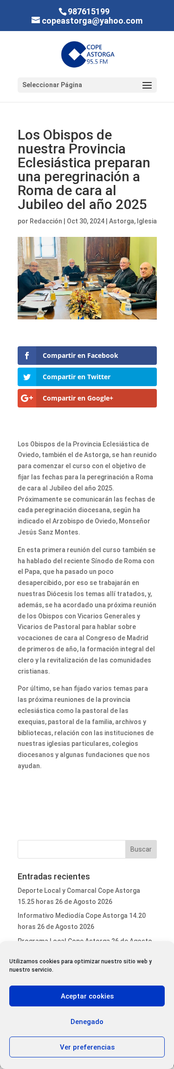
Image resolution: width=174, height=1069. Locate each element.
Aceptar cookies (87, 996)
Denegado (87, 1022)
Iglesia (147, 221)
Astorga (121, 221)
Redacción (46, 221)
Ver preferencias (87, 1047)
